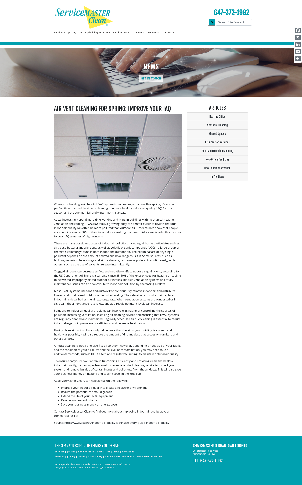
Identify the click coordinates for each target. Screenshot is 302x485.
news (116, 451)
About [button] (138, 32)
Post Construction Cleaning (217, 151)
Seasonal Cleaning (217, 125)
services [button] (59, 32)
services (59, 451)
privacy (71, 456)
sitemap (59, 456)
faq (108, 451)
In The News (217, 176)
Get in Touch (151, 78)
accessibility (95, 456)
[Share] (297, 58)
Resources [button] (152, 32)
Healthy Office (217, 116)
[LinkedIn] (297, 44)
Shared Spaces (217, 134)
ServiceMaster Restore (149, 456)
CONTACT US (128, 451)
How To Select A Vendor (217, 168)
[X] (297, 37)
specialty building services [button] (93, 32)
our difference (121, 32)
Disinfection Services (217, 142)
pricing (72, 32)
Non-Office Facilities (217, 159)
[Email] (297, 51)
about (100, 451)
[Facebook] (297, 30)
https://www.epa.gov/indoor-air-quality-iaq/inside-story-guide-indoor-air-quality (116, 423)
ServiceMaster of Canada (119, 456)
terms (81, 456)
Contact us (168, 32)
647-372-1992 (231, 12)
